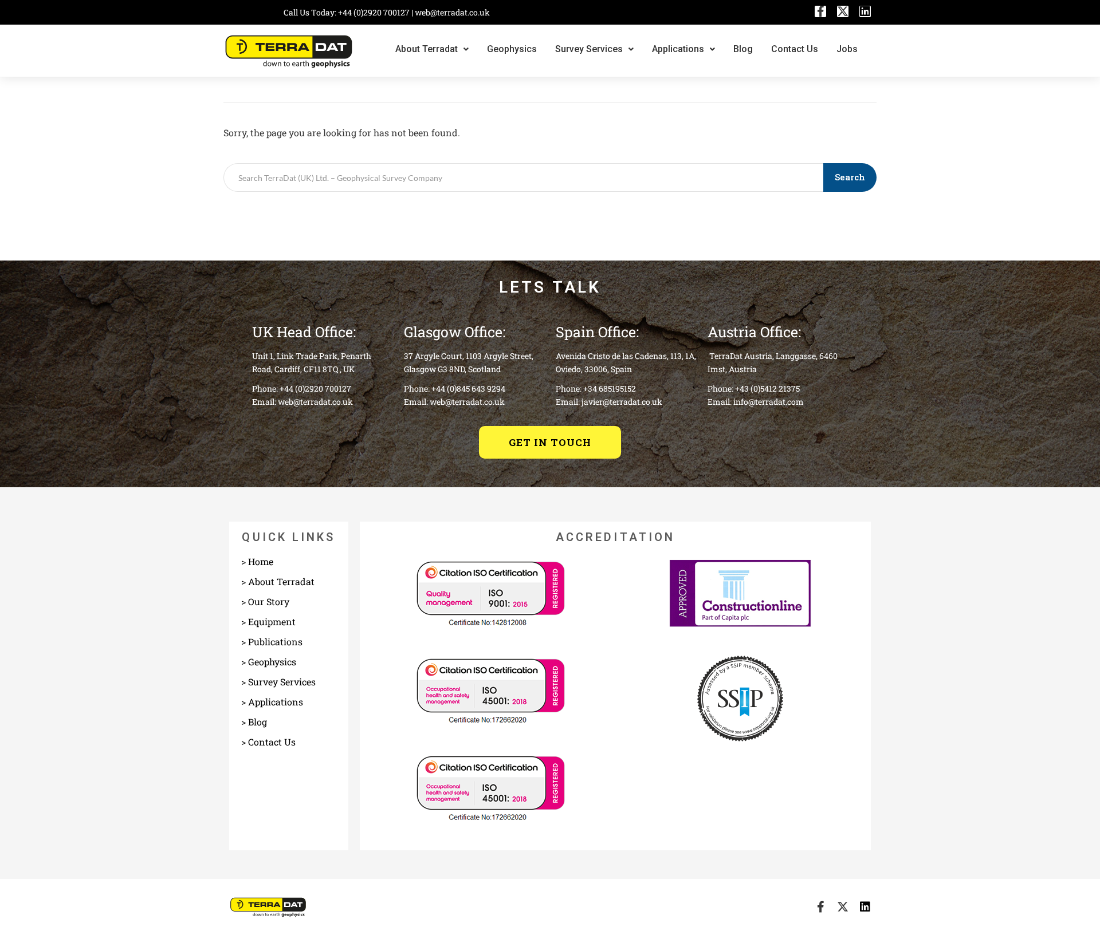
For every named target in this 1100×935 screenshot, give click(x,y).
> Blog (254, 722)
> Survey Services (278, 682)
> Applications (272, 702)
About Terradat (426, 49)
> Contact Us (268, 742)
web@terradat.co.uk (452, 12)
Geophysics (512, 49)
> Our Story (265, 601)
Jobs (847, 49)
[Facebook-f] (820, 11)
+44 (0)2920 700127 (374, 12)
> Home (257, 561)
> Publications (271, 642)
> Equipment (268, 622)
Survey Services (589, 49)
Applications (678, 49)
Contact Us (794, 49)
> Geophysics (268, 662)
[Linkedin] (865, 11)
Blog (743, 49)
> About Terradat (278, 581)
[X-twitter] (842, 11)
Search (850, 177)
